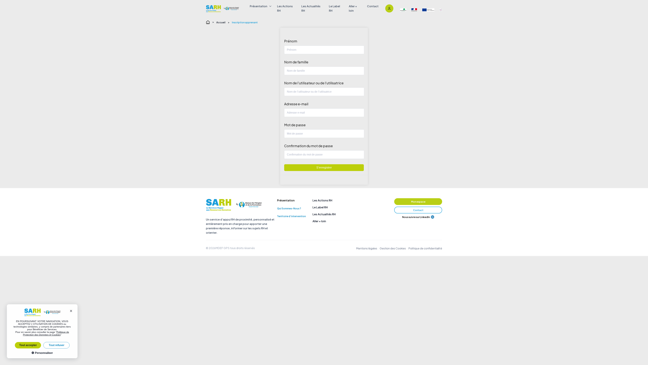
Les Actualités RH (310, 8)
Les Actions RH (285, 8)
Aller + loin (353, 8)
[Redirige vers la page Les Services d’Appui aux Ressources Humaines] (440, 10)
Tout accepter (28, 345)
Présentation (258, 6)
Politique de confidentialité (425, 248)
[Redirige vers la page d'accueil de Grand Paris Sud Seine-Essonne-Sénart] (403, 10)
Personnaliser (43, 352)
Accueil (220, 22)
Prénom (290, 41)
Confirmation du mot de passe (308, 146)
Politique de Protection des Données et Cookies (46, 333)
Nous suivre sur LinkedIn (416, 216)
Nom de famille (296, 62)
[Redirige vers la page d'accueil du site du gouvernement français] (414, 10)
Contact (373, 6)
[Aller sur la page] (389, 8)
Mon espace (418, 201)
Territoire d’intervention (291, 216)
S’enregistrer (324, 167)
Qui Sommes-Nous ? (289, 208)
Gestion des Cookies (393, 248)
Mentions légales (366, 248)
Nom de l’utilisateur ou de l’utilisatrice (314, 83)
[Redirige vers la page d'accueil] (223, 8)
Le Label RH (334, 8)
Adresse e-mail (296, 104)
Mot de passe (295, 125)
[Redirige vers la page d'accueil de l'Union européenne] (428, 10)
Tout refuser (56, 345)
